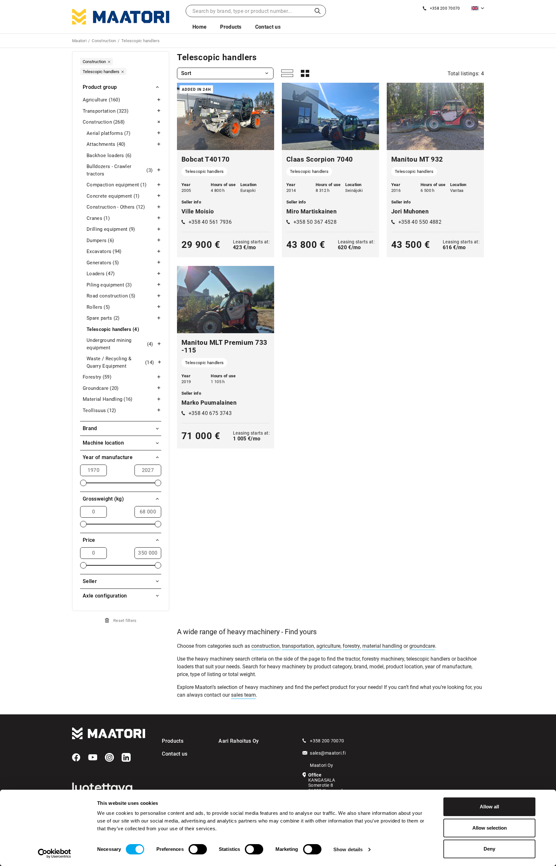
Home (199, 27)
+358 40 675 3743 (210, 413)
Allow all (489, 806)
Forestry (97, 377)
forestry (351, 646)
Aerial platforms (108, 133)
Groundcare (100, 388)
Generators (103, 263)
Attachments (106, 144)
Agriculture (101, 100)
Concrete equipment (113, 196)
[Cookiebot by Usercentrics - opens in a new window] (54, 853)
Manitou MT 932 (417, 159)
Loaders (101, 274)
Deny (489, 849)
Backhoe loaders (109, 155)
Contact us (268, 27)
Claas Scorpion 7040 (319, 159)
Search (317, 11)
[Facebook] (76, 757)
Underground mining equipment (120, 344)
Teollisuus (99, 410)
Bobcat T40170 (205, 159)
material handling (382, 646)
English (477, 8)
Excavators (104, 251)
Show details (348, 849)
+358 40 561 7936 (210, 222)
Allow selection (489, 828)
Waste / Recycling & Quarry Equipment (120, 362)
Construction (104, 122)
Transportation (105, 111)
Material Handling (108, 399)
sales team (243, 695)
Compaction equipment (116, 185)
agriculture (328, 646)
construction (265, 646)
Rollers (98, 307)
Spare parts (103, 318)
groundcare (422, 646)
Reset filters (124, 620)
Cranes (98, 218)
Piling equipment (109, 285)
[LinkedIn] (126, 757)
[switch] (198, 849)
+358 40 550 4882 (419, 222)
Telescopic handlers (113, 329)
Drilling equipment (111, 229)
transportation (298, 646)
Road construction (111, 296)
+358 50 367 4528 (315, 222)
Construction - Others (116, 207)
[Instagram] (109, 757)
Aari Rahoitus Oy (238, 741)
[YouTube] (92, 757)
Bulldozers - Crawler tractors (120, 170)
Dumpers (100, 240)
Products (231, 27)
